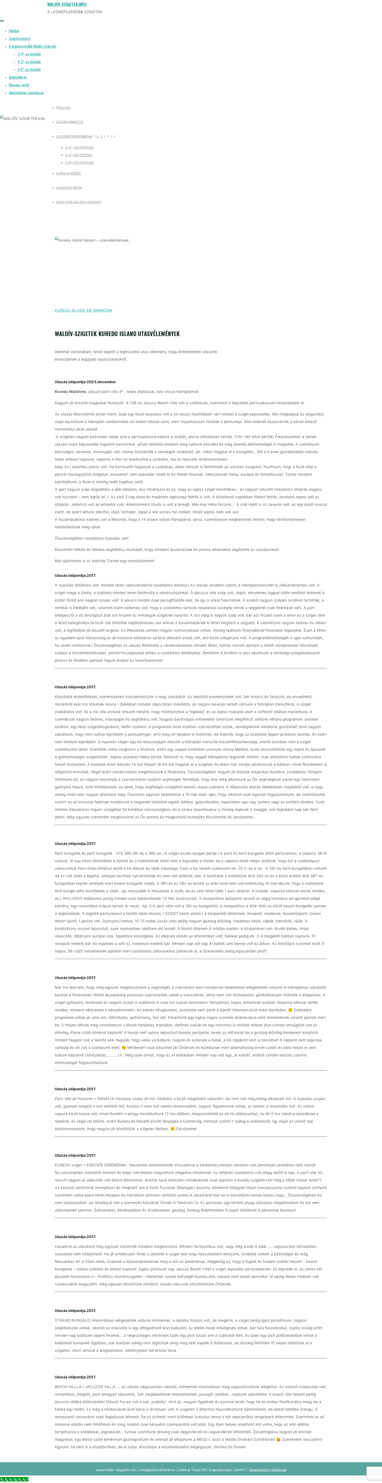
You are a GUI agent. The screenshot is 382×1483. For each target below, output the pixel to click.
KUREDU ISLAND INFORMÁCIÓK (83, 310)
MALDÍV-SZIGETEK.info (66, 4)
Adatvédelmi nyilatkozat (267, 1470)
